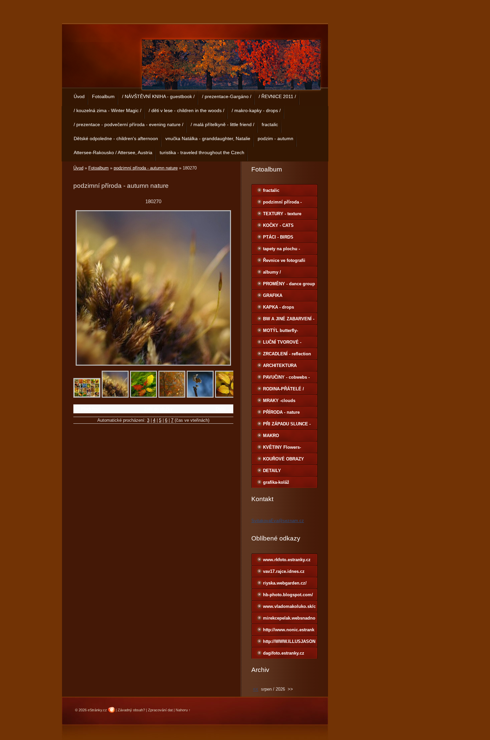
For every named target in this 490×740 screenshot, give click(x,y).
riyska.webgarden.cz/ (285, 583)
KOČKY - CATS (278, 225)
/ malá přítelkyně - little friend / (222, 124)
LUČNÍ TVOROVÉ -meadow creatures (282, 344)
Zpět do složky (158, 408)
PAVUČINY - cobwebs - (286, 377)
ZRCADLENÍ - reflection (287, 353)
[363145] (143, 396)
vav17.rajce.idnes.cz (284, 571)
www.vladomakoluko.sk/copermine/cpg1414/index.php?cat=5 (289, 608)
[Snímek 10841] (171, 396)
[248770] (228, 396)
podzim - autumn (275, 138)
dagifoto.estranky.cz (283, 653)
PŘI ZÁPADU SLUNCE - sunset (287, 425)
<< (255, 689)
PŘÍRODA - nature (281, 412)
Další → (223, 408)
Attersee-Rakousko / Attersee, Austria (113, 152)
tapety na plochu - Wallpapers (281, 250)
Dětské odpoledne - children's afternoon (116, 138)
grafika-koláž (276, 482)
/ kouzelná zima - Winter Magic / (107, 110)
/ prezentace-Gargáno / (226, 96)
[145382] (200, 396)
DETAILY (272, 470)
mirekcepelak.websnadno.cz (289, 620)
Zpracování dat (160, 710)
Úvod (79, 96)
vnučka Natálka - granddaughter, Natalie (207, 138)
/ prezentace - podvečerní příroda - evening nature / (128, 124)
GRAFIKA (272, 295)
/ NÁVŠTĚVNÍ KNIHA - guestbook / (158, 96)
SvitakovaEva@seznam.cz (277, 520)
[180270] (115, 396)
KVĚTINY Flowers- (282, 447)
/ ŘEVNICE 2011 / (277, 96)
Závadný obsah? (131, 710)
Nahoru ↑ (183, 710)
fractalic (270, 124)
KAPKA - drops (278, 307)
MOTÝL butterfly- (280, 330)
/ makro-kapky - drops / (256, 110)
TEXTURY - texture (282, 213)
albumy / (272, 272)
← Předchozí (88, 408)
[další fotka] (222, 288)
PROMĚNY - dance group (289, 283)
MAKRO (271, 435)
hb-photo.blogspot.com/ (288, 594)
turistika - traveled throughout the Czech (202, 152)
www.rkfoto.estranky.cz (287, 559)
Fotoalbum (103, 96)
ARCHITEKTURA (280, 365)
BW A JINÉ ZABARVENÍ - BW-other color (288, 320)
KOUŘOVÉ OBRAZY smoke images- (283, 460)
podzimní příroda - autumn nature (146, 167)
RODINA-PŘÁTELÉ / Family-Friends (283, 390)
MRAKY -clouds (279, 400)
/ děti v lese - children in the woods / (186, 110)
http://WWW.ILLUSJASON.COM (289, 643)
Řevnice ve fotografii (284, 260)
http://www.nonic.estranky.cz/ (288, 631)
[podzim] (86, 396)
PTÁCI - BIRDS (278, 237)
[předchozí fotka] (84, 288)
